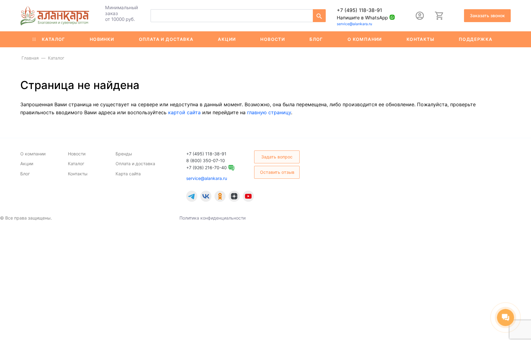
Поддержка (476, 39)
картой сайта (184, 112)
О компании (365, 39)
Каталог (53, 39)
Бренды (124, 153)
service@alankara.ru (354, 23)
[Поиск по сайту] (319, 15)
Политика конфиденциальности (212, 217)
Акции (227, 39)
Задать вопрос (277, 156)
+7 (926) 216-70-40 (206, 167)
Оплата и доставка (166, 39)
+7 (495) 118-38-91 (359, 10)
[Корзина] (439, 16)
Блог (316, 39)
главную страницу (269, 112)
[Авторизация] (420, 16)
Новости (272, 39)
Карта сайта (128, 173)
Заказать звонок (487, 15)
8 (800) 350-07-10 (205, 160)
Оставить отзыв (277, 172)
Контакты (420, 39)
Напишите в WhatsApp (362, 18)
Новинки (102, 39)
